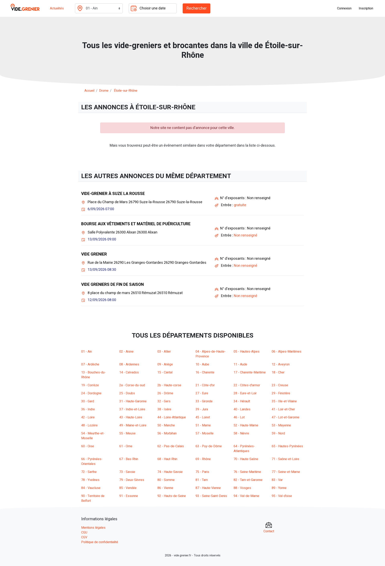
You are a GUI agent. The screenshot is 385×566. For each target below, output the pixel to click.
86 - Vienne (165, 488)
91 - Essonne (128, 496)
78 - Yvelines (90, 480)
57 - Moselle (205, 433)
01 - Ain (86, 351)
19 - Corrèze (90, 385)
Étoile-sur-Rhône (125, 90)
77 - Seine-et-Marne (286, 472)
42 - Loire (88, 417)
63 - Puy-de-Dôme (209, 446)
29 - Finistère (281, 393)
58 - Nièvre (241, 433)
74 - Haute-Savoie (170, 472)
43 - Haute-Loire (130, 417)
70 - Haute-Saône (246, 459)
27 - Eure (202, 393)
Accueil (89, 90)
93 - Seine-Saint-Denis (211, 496)
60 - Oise (87, 446)
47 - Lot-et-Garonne (285, 417)
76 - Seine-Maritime (247, 472)
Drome (103, 90)
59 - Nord (278, 433)
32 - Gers (163, 401)
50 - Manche (166, 425)
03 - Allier (164, 351)
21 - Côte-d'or (205, 385)
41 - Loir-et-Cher (283, 409)
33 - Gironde (204, 401)
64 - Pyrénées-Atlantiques (244, 448)
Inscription (366, 8)
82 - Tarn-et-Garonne (248, 480)
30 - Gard (87, 401)
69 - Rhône (203, 459)
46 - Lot (239, 417)
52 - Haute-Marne (246, 425)
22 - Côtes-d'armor (247, 385)
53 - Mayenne (281, 425)
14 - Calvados (129, 372)
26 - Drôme (165, 393)
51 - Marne (203, 425)
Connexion (344, 8)
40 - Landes (242, 409)
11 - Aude (240, 364)
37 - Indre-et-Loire (132, 409)
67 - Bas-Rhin (128, 459)
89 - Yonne (279, 488)
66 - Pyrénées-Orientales (91, 461)
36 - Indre (88, 409)
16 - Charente (205, 372)
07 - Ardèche (90, 364)
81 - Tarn (202, 480)
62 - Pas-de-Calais (170, 446)
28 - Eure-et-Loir (245, 393)
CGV (84, 537)
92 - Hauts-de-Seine (171, 496)
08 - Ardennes (129, 364)
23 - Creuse (280, 385)
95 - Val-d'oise (282, 496)
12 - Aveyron (281, 364)
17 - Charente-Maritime (250, 372)
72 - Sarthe (89, 472)
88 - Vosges (242, 488)
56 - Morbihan (167, 433)
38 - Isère (164, 409)
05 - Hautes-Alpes (246, 351)
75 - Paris (202, 472)
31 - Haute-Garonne (133, 401)
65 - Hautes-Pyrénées (287, 446)
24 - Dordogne (91, 393)
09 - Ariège (165, 364)
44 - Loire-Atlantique (171, 417)
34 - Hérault (242, 401)
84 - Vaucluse (90, 488)
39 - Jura (202, 409)
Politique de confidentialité (99, 542)
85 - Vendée (128, 488)
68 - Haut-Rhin (167, 459)
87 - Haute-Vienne (208, 488)
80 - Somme (166, 480)
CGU (84, 532)
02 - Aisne (126, 351)
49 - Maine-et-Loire (132, 425)
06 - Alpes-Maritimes (286, 351)
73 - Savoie (127, 472)
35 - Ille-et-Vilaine (284, 401)
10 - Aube (202, 364)
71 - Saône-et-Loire (285, 459)
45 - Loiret (203, 417)
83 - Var (277, 480)
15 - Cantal (164, 372)
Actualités (57, 8)
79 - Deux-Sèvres (131, 480)
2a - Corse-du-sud (132, 385)
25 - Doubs (127, 393)
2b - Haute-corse (169, 385)
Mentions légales (93, 527)
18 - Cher (278, 372)
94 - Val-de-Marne (246, 496)
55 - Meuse (127, 433)
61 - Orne (125, 446)
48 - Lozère (89, 425)
